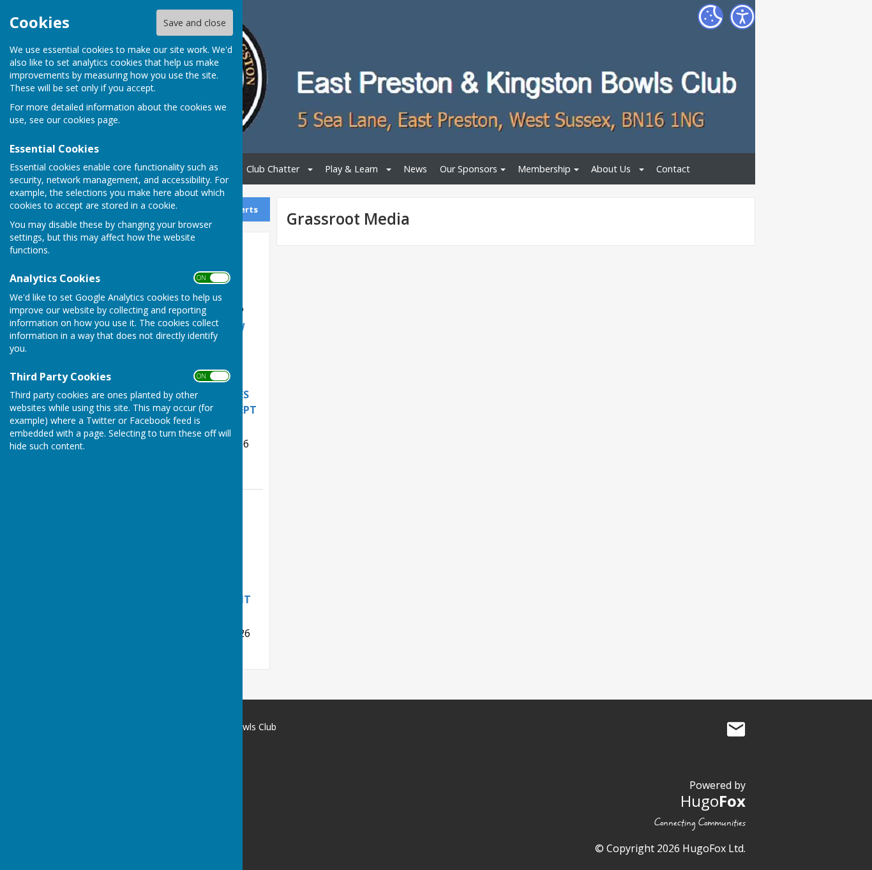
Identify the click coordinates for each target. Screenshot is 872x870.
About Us (611, 169)
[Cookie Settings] (710, 16)
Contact (673, 169)
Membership (544, 169)
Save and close (194, 23)
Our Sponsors (468, 169)
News (415, 169)
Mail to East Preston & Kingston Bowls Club (736, 729)
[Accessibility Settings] (742, 16)
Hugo (713, 800)
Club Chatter (272, 169)
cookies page (90, 120)
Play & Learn (351, 169)
